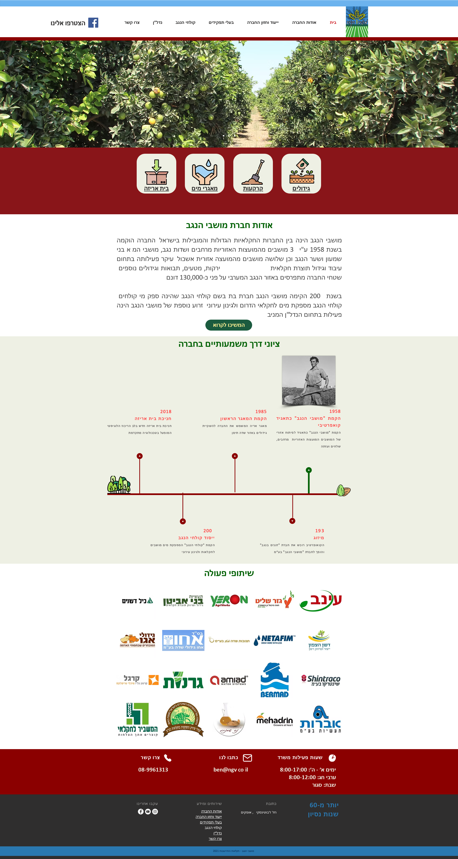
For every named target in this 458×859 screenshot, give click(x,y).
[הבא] (432, 92)
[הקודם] (26, 92)
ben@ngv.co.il (230, 770)
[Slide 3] (228, 135)
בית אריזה (156, 188)
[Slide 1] (234, 136)
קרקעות (253, 188)
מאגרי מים (205, 188)
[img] (137, 601)
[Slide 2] (223, 135)
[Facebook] (93, 23)
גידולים (301, 188)
